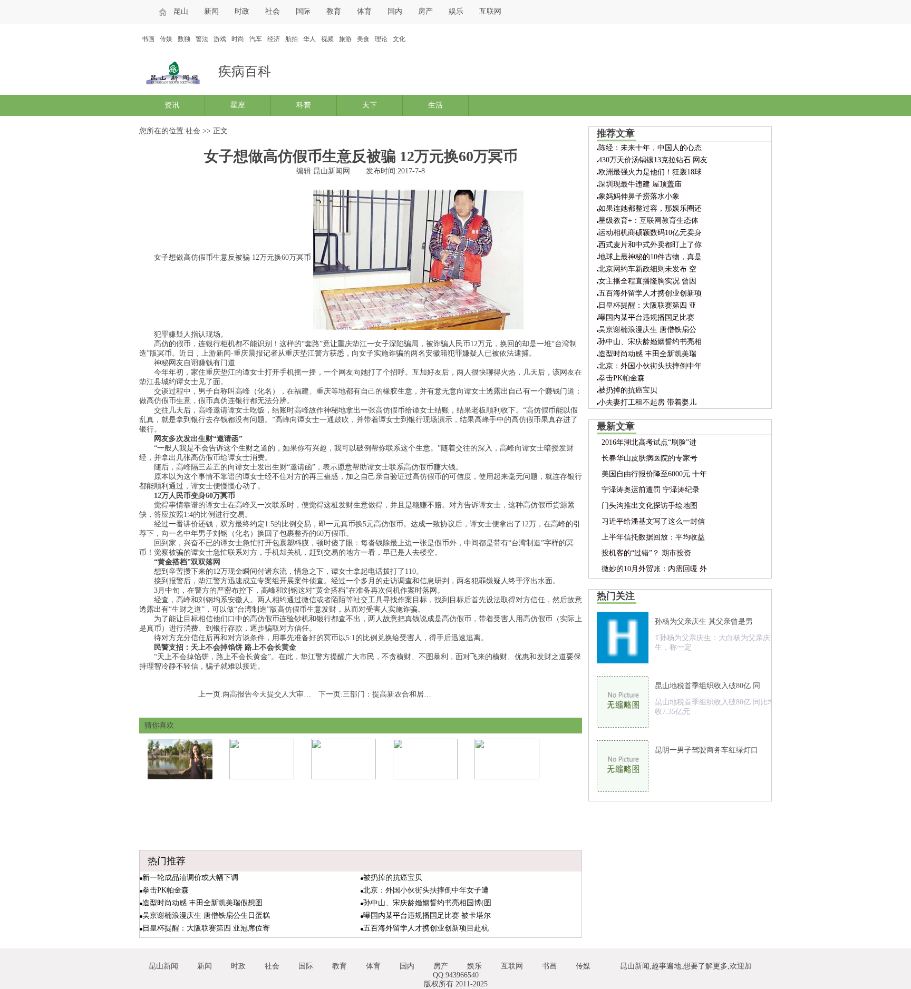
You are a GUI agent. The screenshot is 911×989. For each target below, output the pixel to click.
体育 (364, 11)
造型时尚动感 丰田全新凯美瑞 (647, 354)
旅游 (345, 39)
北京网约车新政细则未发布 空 (647, 269)
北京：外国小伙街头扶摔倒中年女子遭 (426, 890)
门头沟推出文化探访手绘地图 (649, 506)
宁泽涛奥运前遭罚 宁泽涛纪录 (651, 490)
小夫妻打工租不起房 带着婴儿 (647, 402)
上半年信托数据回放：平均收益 (653, 537)
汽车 (255, 39)
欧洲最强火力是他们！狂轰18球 (650, 172)
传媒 (166, 39)
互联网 (490, 11)
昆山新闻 (163, 966)
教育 (333, 11)
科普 (303, 105)
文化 (399, 39)
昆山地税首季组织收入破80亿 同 (707, 686)
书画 (148, 39)
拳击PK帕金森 (165, 890)
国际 (303, 11)
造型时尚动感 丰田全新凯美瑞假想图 (202, 903)
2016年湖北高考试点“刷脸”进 (649, 442)
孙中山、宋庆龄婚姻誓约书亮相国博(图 (427, 903)
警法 (202, 39)
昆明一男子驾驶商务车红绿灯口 (706, 750)
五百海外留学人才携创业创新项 (650, 293)
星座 (237, 105)
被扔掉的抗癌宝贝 (392, 878)
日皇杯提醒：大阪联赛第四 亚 (647, 305)
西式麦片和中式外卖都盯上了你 (650, 245)
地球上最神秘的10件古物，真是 (650, 257)
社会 (272, 11)
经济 (273, 39)
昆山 (180, 11)
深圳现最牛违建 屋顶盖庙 (640, 184)
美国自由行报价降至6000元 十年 (654, 474)
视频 (327, 39)
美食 (363, 39)
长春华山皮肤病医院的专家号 (649, 458)
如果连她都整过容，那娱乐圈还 (650, 208)
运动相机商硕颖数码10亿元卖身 (650, 233)
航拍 (291, 39)
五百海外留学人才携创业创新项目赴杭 (426, 928)
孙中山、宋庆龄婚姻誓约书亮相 (650, 342)
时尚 (237, 39)
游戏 (220, 39)
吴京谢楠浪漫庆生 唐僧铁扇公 (647, 330)
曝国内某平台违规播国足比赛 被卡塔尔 (427, 915)
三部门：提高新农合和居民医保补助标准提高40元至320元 (437, 694)
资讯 (171, 105)
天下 (369, 105)
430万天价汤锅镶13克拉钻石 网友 (653, 160)
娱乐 (456, 11)
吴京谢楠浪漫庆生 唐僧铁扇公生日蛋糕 (206, 915)
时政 (242, 11)
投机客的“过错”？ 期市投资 (646, 553)
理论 (381, 39)
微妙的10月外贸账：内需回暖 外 (654, 569)
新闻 (211, 11)
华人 (309, 39)
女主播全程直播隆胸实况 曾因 (647, 281)
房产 (425, 11)
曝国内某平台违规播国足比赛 (646, 317)
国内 (394, 11)
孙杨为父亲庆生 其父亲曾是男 (704, 621)
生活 (435, 105)
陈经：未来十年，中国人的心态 (650, 148)
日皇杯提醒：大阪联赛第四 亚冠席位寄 (206, 928)
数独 (184, 39)
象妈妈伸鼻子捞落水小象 (639, 196)
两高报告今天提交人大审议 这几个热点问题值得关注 (308, 694)
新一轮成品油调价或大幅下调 (190, 878)
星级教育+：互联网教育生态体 (648, 220)
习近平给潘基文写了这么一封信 (653, 521)
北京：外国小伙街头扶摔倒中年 (650, 366)
